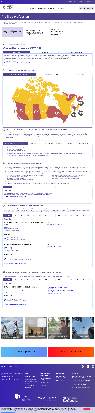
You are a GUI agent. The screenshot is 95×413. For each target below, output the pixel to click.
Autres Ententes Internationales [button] (81, 387)
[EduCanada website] (70, 399)
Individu (10, 22)
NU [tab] (59, 187)
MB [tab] (28, 187)
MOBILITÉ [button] (75, 373)
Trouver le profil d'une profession (42, 22)
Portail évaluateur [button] (87, 8)
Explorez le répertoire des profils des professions (68, 22)
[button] (7, 8)
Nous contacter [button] (4, 1)
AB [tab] (15, 187)
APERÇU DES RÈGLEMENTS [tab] (19, 74)
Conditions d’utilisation (67, 410)
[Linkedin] (92, 366)
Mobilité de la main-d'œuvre (56, 289)
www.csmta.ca (8, 227)
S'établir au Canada (19, 22)
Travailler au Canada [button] (30, 379)
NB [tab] (34, 187)
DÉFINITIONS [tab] (80, 74)
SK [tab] (83, 187)
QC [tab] (77, 187)
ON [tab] (65, 187)
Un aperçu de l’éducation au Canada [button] (62, 381)
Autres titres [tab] (44, 52)
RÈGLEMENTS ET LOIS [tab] (51, 74)
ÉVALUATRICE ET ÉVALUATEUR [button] (45, 374)
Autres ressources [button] (71, 351)
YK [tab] (89, 187)
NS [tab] (46, 187)
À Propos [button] (4, 366)
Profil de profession (9, 23)
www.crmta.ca (8, 247)
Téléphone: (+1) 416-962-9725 (9, 379)
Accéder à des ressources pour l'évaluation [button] (45, 384)
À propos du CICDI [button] (67, 1)
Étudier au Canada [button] (30, 376)
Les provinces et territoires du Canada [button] (62, 377)
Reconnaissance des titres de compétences (60, 290)
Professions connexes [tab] (75, 52)
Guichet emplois (52, 292)
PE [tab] (71, 187)
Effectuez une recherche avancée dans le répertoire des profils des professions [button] (35, 32)
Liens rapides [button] (56, 1)
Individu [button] (32, 8)
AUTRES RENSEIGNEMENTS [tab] (53, 143)
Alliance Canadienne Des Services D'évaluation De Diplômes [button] (81, 377)
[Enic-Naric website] (47, 399)
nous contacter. (45, 194)
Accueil (4, 22)
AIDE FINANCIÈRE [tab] (84, 143)
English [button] (90, 1)
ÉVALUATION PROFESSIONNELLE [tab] (15, 143)
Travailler (29, 22)
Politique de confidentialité (8, 412)
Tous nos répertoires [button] (23, 351)
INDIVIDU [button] (27, 373)
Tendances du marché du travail (57, 287)
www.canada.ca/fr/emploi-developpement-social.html (19, 290)
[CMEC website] (25, 399)
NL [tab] (40, 187)
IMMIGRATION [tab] (35, 143)
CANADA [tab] (7, 187)
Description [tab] (16, 52)
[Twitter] (88, 366)
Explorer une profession (55, 293)
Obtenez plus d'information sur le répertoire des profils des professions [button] (59, 32)
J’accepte (86, 408)
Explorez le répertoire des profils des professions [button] (12, 32)
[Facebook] (83, 366)
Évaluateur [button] (41, 8)
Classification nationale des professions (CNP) (17, 63)
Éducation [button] (51, 8)
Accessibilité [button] (79, 1)
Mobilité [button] (60, 8)
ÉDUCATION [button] (60, 373)
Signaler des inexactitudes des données (15, 196)
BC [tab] (21, 187)
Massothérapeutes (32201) (55, 224)
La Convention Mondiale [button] (79, 384)
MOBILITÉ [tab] (70, 143)
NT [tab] (52, 187)
